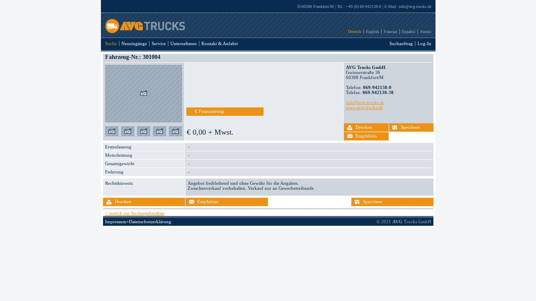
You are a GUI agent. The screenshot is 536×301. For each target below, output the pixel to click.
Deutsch (354, 31)
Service (159, 43)
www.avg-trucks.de (364, 107)
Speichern (410, 127)
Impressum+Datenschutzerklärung (138, 221)
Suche (111, 43)
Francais (390, 31)
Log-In (424, 43)
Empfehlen (366, 135)
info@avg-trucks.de (415, 6)
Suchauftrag (401, 43)
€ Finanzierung (209, 111)
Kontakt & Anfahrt (219, 43)
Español (408, 31)
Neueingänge (134, 43)
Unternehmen (183, 43)
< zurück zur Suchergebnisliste (135, 213)
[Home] (143, 31)
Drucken (364, 127)
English (372, 31)
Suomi (425, 31)
